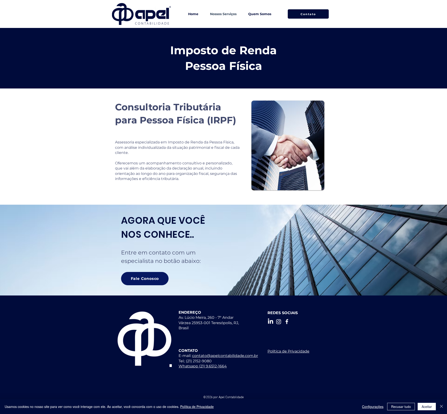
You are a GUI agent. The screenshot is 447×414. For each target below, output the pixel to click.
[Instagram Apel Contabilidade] (278, 321)
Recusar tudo (401, 406)
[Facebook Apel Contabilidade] (287, 321)
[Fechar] (441, 406)
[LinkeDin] (270, 321)
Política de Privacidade (197, 406)
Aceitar (427, 406)
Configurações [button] (372, 406)
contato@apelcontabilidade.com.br (225, 355)
